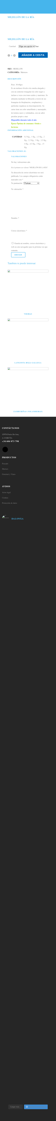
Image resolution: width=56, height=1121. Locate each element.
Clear (37, 46)
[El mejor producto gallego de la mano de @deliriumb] (28, 632)
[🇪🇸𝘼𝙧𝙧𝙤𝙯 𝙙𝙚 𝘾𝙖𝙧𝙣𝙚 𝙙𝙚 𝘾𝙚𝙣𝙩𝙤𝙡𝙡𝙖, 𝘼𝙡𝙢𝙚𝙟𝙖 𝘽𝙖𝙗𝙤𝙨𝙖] (28, 1032)
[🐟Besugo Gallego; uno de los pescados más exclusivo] (28, 613)
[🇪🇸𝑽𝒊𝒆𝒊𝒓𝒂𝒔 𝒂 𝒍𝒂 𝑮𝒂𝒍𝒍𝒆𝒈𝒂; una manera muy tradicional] (28, 925)
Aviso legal (6, 492)
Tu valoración (17, 189)
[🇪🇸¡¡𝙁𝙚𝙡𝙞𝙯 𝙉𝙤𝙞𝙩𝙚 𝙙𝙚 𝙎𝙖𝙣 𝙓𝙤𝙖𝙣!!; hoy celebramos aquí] (28, 1077)
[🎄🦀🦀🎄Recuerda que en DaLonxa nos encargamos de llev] (28, 650)
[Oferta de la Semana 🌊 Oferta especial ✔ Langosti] (28, 574)
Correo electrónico (19, 230)
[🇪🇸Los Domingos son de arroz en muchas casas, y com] (28, 793)
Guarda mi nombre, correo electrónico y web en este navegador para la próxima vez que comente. (29, 247)
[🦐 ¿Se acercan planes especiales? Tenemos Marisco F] (28, 591)
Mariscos (24, 72)
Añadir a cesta (33, 55)
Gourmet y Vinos (8, 474)
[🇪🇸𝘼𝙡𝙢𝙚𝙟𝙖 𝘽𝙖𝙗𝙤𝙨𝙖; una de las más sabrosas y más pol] (28, 761)
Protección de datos (9, 503)
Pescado (5, 463)
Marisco (5, 469)
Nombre (15, 218)
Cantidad (12, 46)
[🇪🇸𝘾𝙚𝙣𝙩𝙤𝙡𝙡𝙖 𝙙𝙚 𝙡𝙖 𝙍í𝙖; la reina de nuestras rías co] (28, 674)
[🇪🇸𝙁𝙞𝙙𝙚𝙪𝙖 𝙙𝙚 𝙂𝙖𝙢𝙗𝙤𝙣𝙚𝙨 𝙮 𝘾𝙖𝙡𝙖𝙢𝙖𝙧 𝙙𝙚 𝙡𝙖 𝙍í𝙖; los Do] (28, 859)
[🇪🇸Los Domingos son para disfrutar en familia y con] (28, 958)
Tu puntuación (17, 183)
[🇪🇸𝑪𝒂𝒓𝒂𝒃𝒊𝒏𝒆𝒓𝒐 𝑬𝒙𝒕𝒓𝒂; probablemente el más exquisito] (28, 826)
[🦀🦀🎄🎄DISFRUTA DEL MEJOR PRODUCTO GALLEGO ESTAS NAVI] (28, 697)
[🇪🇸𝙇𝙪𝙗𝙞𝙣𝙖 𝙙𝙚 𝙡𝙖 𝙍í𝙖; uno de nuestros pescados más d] (28, 726)
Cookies (5, 497)
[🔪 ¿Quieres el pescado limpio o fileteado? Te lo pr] (28, 534)
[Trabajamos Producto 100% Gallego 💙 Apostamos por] (28, 555)
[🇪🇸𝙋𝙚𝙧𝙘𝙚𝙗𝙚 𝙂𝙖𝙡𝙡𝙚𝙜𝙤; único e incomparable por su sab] (28, 995)
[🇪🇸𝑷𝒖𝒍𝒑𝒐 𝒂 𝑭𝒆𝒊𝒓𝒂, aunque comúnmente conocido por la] (28, 894)
